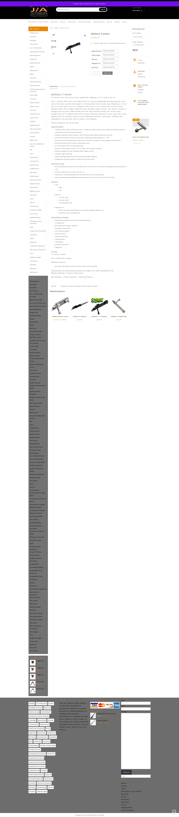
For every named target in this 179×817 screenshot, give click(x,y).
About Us (124, 783)
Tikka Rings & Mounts (36, 619)
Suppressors (33, 242)
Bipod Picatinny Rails (36, 300)
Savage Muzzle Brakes (36, 567)
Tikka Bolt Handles (35, 607)
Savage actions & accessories (38, 231)
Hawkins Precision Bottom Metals (37, 387)
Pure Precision (34, 213)
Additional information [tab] (68, 86)
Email (123, 706)
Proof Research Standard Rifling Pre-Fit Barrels (37, 512)
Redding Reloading (35, 217)
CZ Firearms (33, 99)
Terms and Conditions (127, 810)
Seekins (32, 238)
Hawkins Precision (35, 125)
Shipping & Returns (126, 807)
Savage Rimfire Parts (36, 576)
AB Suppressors (34, 33)
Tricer (31, 253)
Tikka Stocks (33, 623)
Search (103, 9)
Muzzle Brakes (34, 187)
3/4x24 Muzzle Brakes (36, 459)
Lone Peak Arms (34, 161)
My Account (124, 794)
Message (124, 712)
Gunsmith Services (35, 114)
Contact (123, 788)
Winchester (33, 268)
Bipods (32, 74)
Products (123, 805)
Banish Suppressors (35, 55)
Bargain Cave (33, 59)
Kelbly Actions (34, 140)
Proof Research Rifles (36, 210)
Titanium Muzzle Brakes (37, 474)
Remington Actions (35, 540)
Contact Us (126, 772)
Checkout (124, 786)
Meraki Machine (34, 176)
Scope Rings (33, 234)
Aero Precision (34, 44)
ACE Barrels (33, 36)
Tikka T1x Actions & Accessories (35, 627)
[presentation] (145, 116)
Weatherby (33, 264)
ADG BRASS (33, 40)
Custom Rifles (33, 95)
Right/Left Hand (96, 51)
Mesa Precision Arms (35, 180)
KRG (31, 150)
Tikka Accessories (35, 597)
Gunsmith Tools (34, 117)
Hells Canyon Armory (35, 129)
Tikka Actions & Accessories (37, 249)
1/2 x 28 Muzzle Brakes (37, 456)
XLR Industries (34, 272)
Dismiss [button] (103, 4)
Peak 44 (32, 202)
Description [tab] (54, 86)
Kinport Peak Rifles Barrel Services (37, 145)
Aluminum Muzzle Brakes (37, 462)
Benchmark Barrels (35, 63)
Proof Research (34, 206)
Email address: (137, 42)
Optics (32, 198)
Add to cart (107, 73)
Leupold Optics (34, 157)
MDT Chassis (33, 172)
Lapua (31, 153)
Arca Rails (33, 296)
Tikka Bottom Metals (36, 613)
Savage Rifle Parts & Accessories (36, 572)
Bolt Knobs (33, 78)
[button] (85, 35)
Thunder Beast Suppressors (37, 246)
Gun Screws (33, 110)
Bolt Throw (95, 67)
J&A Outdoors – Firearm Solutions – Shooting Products (72, 277)
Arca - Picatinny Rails (36, 294)
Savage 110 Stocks (35, 552)
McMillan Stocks (34, 168)
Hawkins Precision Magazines (35, 393)
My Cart (123, 797)
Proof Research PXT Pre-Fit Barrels (38, 500)
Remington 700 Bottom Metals (37, 532)
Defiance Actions (34, 106)
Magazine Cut (96, 63)
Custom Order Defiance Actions (37, 360)
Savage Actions (34, 555)
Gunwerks (32, 121)
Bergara (32, 66)
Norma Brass (33, 195)
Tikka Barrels (33, 604)
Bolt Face (94, 59)
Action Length (96, 55)
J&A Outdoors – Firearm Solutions (131, 791)
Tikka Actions (34, 601)
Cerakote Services (35, 85)
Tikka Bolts (33, 610)
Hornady (32, 136)
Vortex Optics (34, 261)
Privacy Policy (125, 799)
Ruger (31, 227)
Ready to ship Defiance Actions (37, 366)
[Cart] (148, 9)
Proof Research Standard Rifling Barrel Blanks (37, 506)
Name (123, 700)
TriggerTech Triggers (35, 257)
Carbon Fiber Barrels (35, 81)
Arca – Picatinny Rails (36, 48)
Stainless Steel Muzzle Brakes (36, 470)
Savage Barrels (34, 564)
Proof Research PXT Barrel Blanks (37, 494)
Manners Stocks (34, 165)
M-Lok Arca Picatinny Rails (38, 303)
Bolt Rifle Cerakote (35, 337)
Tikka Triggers (34, 632)
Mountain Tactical (35, 183)
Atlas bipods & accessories (37, 51)
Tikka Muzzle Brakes (36, 616)
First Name (136, 33)
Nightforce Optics (35, 191)
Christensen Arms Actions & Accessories (37, 90)
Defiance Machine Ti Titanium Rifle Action (67, 273)
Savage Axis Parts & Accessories (36, 560)
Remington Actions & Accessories (36, 222)
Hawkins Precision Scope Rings (37, 399)
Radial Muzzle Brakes (36, 465)
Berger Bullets (34, 70)
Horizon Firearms (34, 132)
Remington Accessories (37, 537)
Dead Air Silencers (35, 102)
